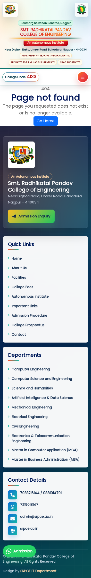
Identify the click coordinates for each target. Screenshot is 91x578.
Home (17, 258)
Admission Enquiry (34, 216)
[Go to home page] (21, 155)
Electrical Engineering (30, 416)
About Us (19, 267)
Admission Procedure (29, 315)
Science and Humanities (32, 388)
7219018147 (29, 504)
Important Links (25, 306)
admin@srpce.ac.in (36, 516)
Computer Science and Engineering (42, 378)
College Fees (22, 286)
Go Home (46, 121)
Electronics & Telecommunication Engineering (41, 438)
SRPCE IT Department (38, 570)
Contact (19, 334)
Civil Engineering (25, 426)
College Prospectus (28, 325)
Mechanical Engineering (32, 407)
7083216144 (30, 492)
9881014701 (52, 492)
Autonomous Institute (30, 296)
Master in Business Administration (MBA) (46, 459)
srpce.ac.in (29, 528)
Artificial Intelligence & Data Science (42, 397)
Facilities (19, 277)
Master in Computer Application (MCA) (45, 449)
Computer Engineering (31, 369)
